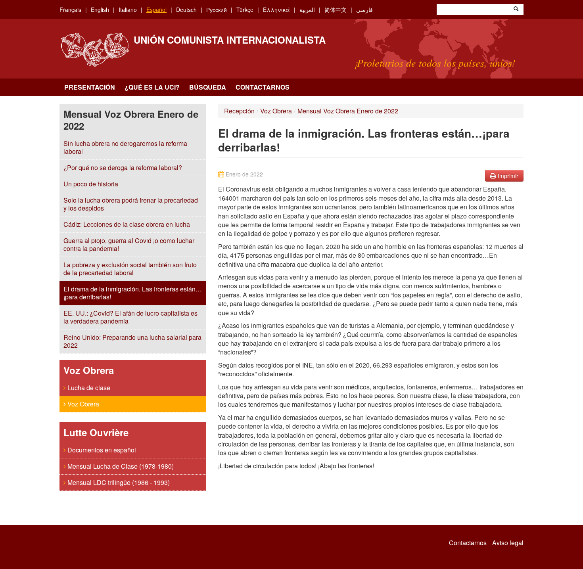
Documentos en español (101, 449)
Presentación (89, 87)
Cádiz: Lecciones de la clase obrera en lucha (126, 224)
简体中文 (335, 9)
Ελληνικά (276, 9)
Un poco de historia (90, 183)
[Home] (94, 50)
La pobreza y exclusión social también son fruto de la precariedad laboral (130, 268)
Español (156, 9)
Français (70, 9)
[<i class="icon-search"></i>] (516, 9)
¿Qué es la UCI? (152, 87)
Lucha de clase (88, 387)
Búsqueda (207, 87)
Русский (216, 9)
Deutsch (186, 9)
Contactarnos (263, 87)
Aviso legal (508, 543)
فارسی (364, 9)
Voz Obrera (82, 403)
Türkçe (244, 9)
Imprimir (507, 176)
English (100, 9)
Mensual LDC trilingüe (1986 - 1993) (118, 482)
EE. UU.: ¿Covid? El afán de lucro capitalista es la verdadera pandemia (130, 317)
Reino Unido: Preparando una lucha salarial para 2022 (132, 341)
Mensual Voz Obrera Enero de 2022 (347, 110)
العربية (307, 9)
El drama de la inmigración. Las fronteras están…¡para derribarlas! (132, 292)
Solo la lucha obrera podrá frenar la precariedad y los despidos (130, 204)
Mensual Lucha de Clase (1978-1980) (120, 466)
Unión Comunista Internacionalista (230, 39)
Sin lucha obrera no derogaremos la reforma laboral (125, 147)
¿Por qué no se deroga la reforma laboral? (122, 167)
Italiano (128, 9)
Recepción (239, 110)
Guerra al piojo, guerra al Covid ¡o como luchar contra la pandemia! (128, 244)
